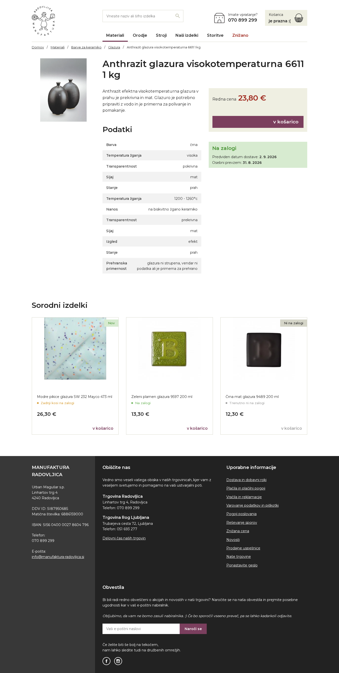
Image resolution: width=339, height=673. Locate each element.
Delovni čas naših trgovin (124, 538)
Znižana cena (237, 531)
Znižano (240, 35)
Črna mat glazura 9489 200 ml (252, 396)
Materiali (115, 35)
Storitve (215, 35)
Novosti (233, 539)
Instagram (118, 661)
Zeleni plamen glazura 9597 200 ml (161, 396)
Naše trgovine (238, 556)
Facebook (106, 661)
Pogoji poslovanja (241, 514)
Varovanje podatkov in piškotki (252, 505)
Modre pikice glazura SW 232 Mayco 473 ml (74, 396)
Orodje (140, 35)
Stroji (161, 35)
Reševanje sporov (241, 522)
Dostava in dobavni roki (246, 480)
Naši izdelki (186, 35)
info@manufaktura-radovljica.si (58, 557)
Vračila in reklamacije (244, 497)
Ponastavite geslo (242, 565)
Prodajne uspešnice (243, 548)
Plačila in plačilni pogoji (245, 488)
